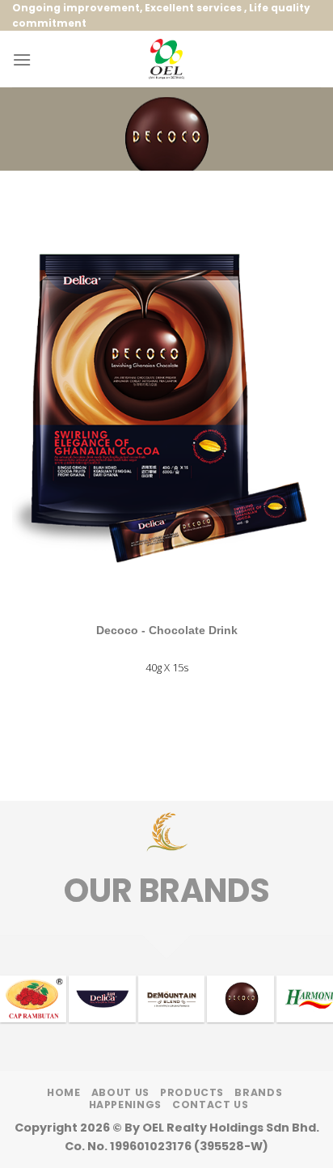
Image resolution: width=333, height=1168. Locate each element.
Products (192, 1092)
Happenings (125, 1104)
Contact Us (210, 1104)
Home (63, 1092)
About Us (120, 1092)
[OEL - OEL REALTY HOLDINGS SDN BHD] (166, 59)
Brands (258, 1092)
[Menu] (22, 59)
